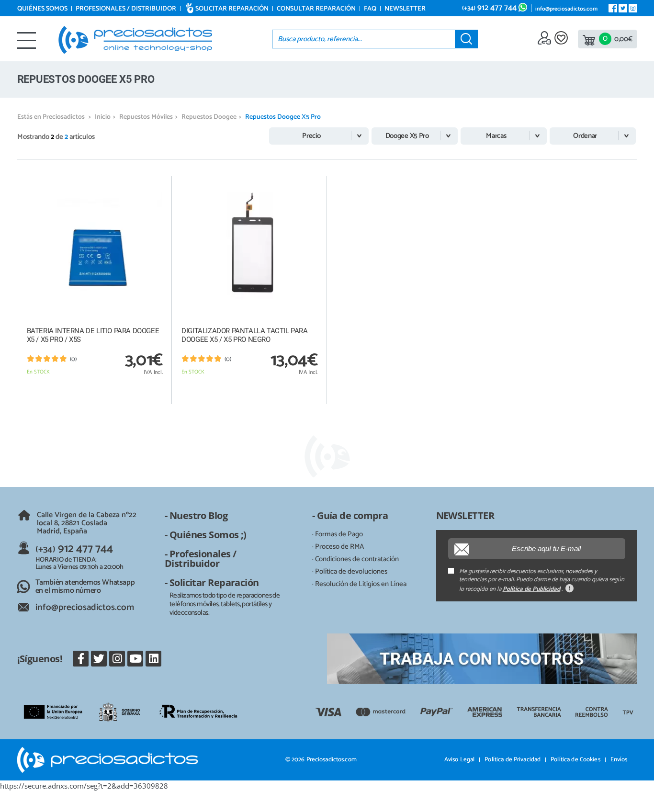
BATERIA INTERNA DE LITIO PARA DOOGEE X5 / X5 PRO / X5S (93, 335)
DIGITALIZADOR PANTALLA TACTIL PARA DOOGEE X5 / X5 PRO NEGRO (244, 335)
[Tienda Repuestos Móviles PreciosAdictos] (135, 40)
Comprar (94, 393)
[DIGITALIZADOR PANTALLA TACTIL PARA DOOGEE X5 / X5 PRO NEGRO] (249, 247)
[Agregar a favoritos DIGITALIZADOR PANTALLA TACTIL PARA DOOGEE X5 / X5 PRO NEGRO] (309, 183)
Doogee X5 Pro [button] (407, 136)
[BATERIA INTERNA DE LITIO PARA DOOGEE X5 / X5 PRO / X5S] (95, 247)
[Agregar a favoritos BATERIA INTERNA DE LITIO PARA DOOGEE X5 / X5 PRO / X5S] (154, 183)
